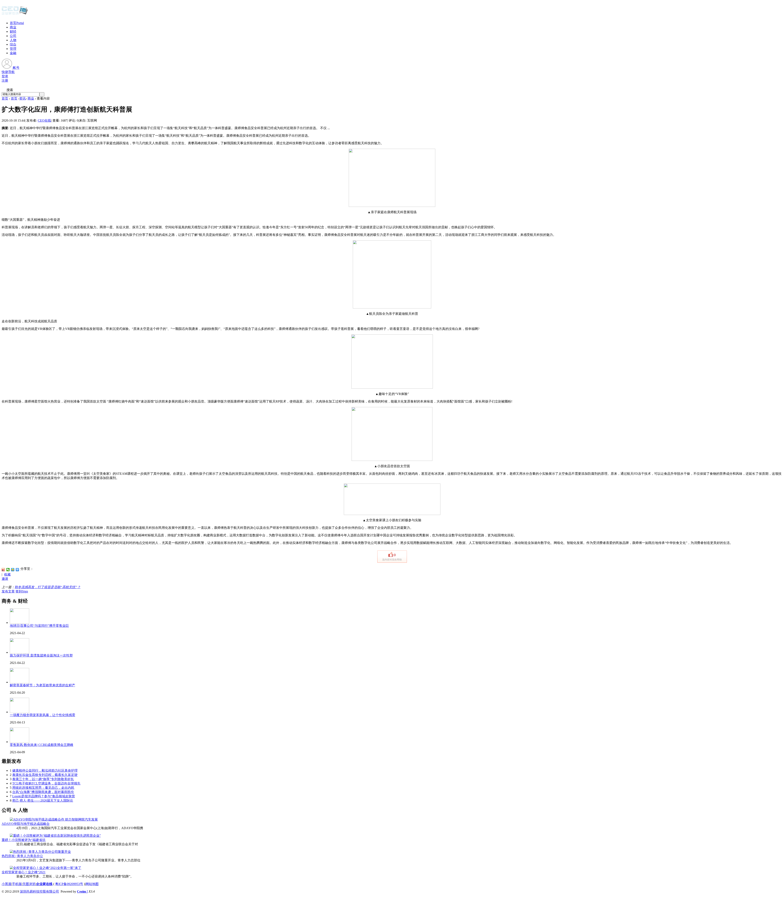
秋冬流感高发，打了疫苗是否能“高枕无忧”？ (47, 587)
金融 (13, 53)
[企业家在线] (15, 14)
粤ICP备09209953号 (69, 884)
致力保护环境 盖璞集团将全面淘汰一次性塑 (41, 655)
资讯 (22, 98)
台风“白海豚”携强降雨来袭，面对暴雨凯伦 (43, 792)
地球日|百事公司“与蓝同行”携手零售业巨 (39, 625)
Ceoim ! (82, 891)
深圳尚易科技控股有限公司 (39, 891)
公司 (13, 36)
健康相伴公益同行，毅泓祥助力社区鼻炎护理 (45, 770)
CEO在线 (44, 120)
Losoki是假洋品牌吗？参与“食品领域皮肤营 (43, 796)
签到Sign (22, 591)
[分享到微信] (8, 569)
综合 (13, 44)
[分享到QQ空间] (12, 569)
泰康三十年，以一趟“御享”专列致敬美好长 (43, 779)
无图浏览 (29, 884)
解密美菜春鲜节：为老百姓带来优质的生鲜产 (42, 685)
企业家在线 (44, 884)
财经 (13, 31)
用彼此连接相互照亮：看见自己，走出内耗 (43, 787)
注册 (5, 80)
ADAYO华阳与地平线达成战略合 (26, 823)
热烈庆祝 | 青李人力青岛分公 (22, 856)
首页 (17, 23)
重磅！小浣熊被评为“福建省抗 (24, 840)
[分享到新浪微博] (3, 569)
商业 (13, 27)
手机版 (17, 884)
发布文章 (8, 591)
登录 (5, 76)
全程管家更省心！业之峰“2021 (24, 872)
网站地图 (92, 884)
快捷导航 (8, 72)
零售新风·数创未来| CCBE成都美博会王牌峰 (41, 745)
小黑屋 (6, 884)
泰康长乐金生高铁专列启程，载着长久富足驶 (45, 775)
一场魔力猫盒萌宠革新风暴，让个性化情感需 (42, 715)
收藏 (7, 574)
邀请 (5, 578)
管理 (13, 48)
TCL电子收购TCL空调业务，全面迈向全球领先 (46, 783)
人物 (13, 40)
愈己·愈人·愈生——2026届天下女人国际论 (42, 800)
